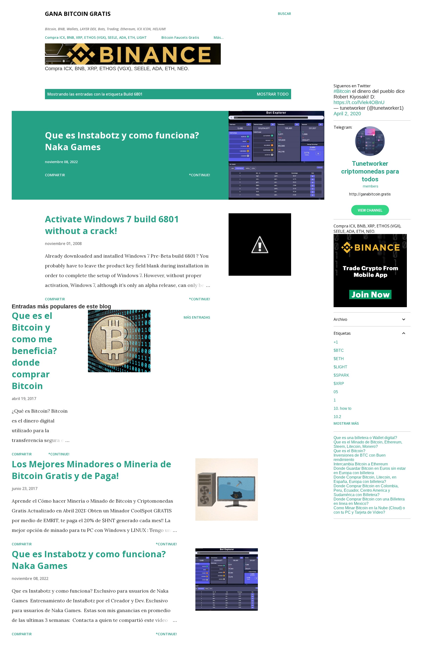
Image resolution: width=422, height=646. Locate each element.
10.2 (337, 417)
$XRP (339, 384)
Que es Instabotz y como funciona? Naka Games (122, 141)
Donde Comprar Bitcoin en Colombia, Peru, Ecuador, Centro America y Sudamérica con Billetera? (366, 490)
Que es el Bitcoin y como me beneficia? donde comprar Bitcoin (34, 351)
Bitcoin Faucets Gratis (180, 37)
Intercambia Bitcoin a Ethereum (361, 464)
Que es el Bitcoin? (349, 451)
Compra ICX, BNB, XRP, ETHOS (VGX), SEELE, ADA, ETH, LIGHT (96, 37)
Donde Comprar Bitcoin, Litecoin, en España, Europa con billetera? (365, 479)
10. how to (342, 408)
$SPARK (341, 375)
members (370, 186)
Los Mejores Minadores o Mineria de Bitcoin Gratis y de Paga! (91, 470)
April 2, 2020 (347, 113)
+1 (336, 342)
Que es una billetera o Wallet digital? (365, 438)
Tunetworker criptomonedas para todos (370, 171)
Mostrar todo (273, 94)
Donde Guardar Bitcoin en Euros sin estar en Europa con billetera (370, 470)
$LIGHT (340, 367)
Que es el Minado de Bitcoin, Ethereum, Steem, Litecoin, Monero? (368, 444)
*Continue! (199, 175)
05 (336, 392)
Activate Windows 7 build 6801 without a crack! (112, 225)
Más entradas (197, 317)
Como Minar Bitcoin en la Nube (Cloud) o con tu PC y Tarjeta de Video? (369, 510)
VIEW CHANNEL (370, 210)
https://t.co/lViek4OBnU (359, 102)
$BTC (339, 350)
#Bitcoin (342, 91)
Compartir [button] (55, 175)
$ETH (339, 359)
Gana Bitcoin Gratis (78, 14)
